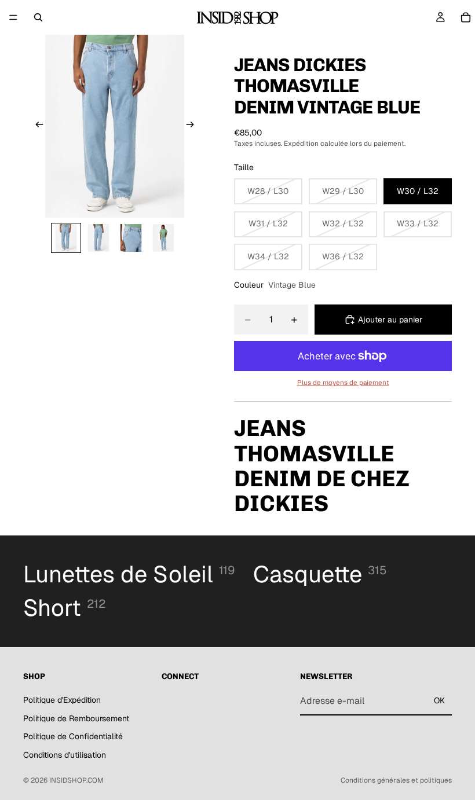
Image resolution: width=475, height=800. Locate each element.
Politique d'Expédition (62, 699)
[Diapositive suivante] (193, 126)
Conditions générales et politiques (396, 780)
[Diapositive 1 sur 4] (66, 238)
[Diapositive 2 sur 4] (98, 238)
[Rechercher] (38, 17)
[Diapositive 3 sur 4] (131, 238)
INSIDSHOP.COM (76, 780)
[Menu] (13, 17)
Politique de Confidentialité (73, 736)
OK (439, 700)
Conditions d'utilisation (64, 754)
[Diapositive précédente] (36, 126)
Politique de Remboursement (76, 718)
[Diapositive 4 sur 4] (163, 238)
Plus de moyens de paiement (343, 382)
